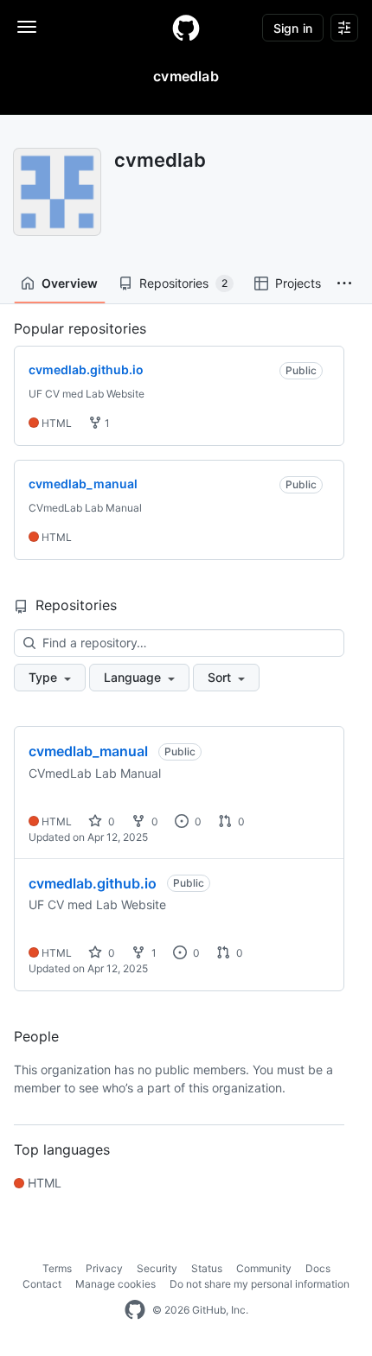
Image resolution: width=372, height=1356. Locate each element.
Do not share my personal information (260, 1283)
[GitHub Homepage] (135, 1310)
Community (264, 1268)
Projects (298, 283)
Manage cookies (115, 1283)
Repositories (183, 283)
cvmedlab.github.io (93, 883)
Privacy (104, 1268)
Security (157, 1268)
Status (206, 1268)
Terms (57, 1268)
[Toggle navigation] (27, 27)
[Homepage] (186, 27)
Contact (41, 1283)
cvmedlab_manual (88, 751)
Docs (317, 1268)
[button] (344, 283)
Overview (70, 283)
